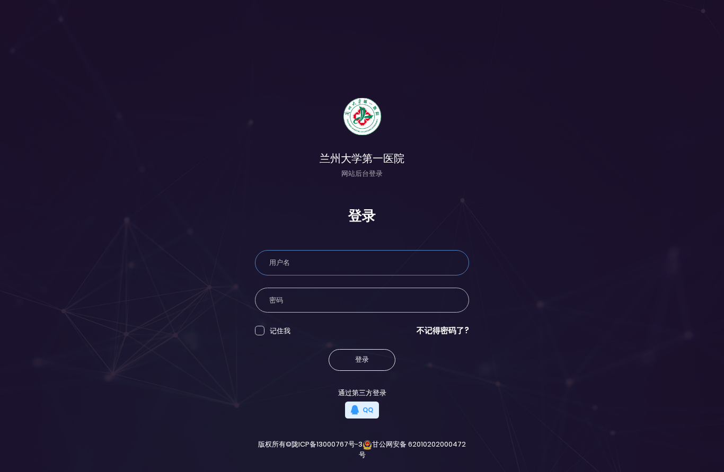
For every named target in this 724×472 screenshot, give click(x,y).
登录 (362, 359)
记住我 (280, 331)
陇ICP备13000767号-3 (327, 444)
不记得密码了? (443, 330)
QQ (367, 409)
